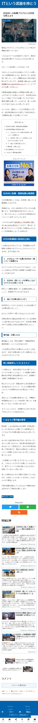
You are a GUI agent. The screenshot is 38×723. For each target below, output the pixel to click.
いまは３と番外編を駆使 (13, 152)
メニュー (10, 706)
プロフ (11, 712)
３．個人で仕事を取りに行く (17, 143)
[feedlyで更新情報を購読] (27, 507)
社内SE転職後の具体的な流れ (15, 129)
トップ (28, 709)
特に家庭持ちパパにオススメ (15, 149)
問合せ (28, 712)
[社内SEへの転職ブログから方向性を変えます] (23, 485)
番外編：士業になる (14, 146)
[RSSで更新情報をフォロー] (19, 512)
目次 (16, 122)
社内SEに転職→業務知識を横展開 (16, 126)
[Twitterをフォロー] (10, 507)
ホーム (28, 706)
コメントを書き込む (19, 685)
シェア (10, 709)
